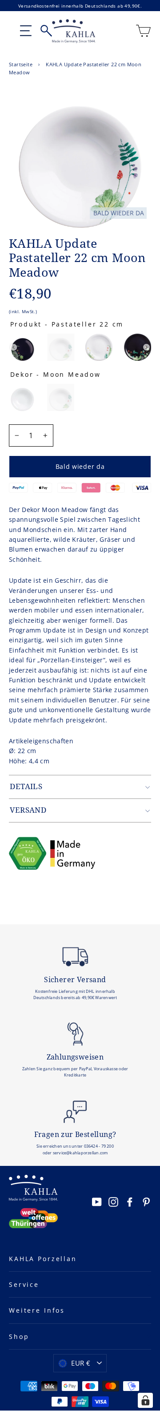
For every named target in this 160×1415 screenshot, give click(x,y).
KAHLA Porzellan (43, 1258)
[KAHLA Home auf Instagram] (113, 1201)
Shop (19, 1336)
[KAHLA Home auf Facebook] (130, 1201)
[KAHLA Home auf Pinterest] (146, 1201)
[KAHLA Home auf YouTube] (97, 1201)
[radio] (22, 347)
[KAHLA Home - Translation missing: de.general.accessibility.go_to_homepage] (74, 31)
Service (24, 1284)
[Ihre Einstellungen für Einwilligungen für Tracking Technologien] (145, 1400)
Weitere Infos (37, 1310)
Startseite (20, 64)
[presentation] (13, 347)
